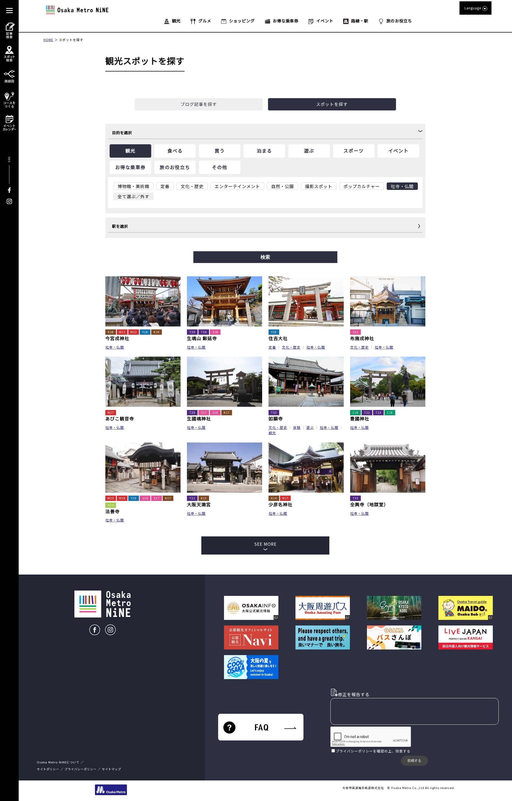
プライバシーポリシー (354, 751)
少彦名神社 (281, 504)
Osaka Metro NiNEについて (58, 762)
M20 (110, 498)
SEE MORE (265, 544)
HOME (48, 39)
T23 (378, 413)
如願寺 (276, 418)
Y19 (274, 332)
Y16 (145, 332)
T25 (192, 332)
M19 (122, 498)
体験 (297, 427)
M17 (285, 498)
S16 (145, 498)
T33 (274, 413)
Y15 (133, 498)
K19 (156, 332)
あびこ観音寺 (119, 418)
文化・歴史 (291, 347)
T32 (355, 498)
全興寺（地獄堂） (369, 504)
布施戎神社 (362, 338)
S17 (204, 413)
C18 (390, 413)
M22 (133, 332)
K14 (274, 498)
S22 (355, 332)
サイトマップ (111, 769)
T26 (204, 332)
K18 (111, 332)
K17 (227, 413)
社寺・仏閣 (114, 347)
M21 (122, 332)
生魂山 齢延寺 (202, 338)
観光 (272, 432)
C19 (355, 413)
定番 (272, 347)
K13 (204, 498)
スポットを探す (71, 39)
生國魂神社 (199, 418)
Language (473, 8)
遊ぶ (310, 427)
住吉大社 (278, 338)
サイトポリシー (48, 769)
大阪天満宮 (199, 504)
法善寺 (112, 511)
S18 (215, 332)
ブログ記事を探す (199, 104)
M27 (110, 413)
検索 (265, 257)
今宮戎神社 (117, 338)
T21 (192, 498)
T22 (367, 413)
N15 (111, 505)
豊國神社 (359, 418)
